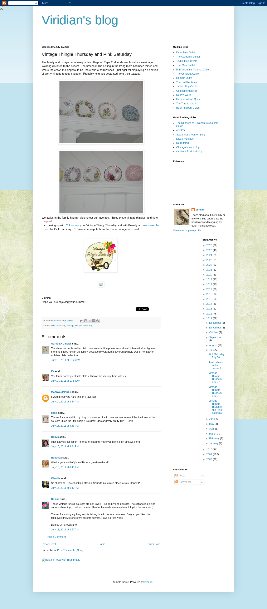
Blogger (148, 582)
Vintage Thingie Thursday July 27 (215, 377)
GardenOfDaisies (61, 343)
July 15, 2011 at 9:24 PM (65, 446)
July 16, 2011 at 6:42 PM (65, 487)
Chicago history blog (188, 147)
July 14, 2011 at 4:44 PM (65, 401)
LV (52, 371)
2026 (209, 245)
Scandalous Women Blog (190, 134)
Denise (55, 499)
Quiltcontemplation (187, 90)
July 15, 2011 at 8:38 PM (65, 425)
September (215, 337)
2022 (209, 264)
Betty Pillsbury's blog (188, 107)
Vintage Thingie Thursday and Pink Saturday (215, 406)
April (212, 428)
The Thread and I (186, 103)
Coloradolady (74, 225)
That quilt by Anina (186, 82)
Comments (184, 482)
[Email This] (82, 321)
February (214, 438)
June (212, 418)
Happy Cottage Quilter (189, 99)
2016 (209, 294)
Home (101, 544)
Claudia (55, 478)
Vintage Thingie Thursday (79, 325)
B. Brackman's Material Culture (193, 69)
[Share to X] (90, 321)
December (215, 322)
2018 (209, 284)
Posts (181, 475)
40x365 (180, 130)
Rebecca (56, 457)
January (214, 443)
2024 (209, 255)
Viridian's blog (80, 20)
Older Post (154, 544)
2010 (209, 449)
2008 (209, 459)
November (215, 327)
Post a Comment (56, 536)
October (214, 332)
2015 (209, 299)
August (213, 345)
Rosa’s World (183, 95)
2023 (209, 260)
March (213, 433)
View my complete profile (187, 230)
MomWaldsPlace (61, 392)
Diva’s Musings (185, 138)
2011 (209, 318)
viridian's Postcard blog (189, 151)
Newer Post (49, 544)
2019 (209, 279)
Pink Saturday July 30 (216, 356)
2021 (209, 269)
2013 (209, 308)
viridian (200, 209)
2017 (209, 289)
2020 (209, 274)
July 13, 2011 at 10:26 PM (65, 360)
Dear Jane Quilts (185, 52)
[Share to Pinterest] (98, 321)
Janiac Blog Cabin (186, 86)
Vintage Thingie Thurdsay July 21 (215, 391)
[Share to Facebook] (94, 321)
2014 (209, 303)
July (211, 350)
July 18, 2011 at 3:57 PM (65, 529)
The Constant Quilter (188, 73)
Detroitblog (182, 143)
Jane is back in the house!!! (216, 365)
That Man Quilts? (185, 65)
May (212, 423)
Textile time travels (186, 61)
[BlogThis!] (86, 321)
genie (54, 412)
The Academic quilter (188, 56)
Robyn (55, 437)
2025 (209, 250)
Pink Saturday (58, 325)
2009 (209, 454)
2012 (209, 313)
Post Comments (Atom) (70, 550)
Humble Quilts (184, 77)
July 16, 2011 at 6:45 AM (65, 467)
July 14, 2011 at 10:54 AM (65, 380)
